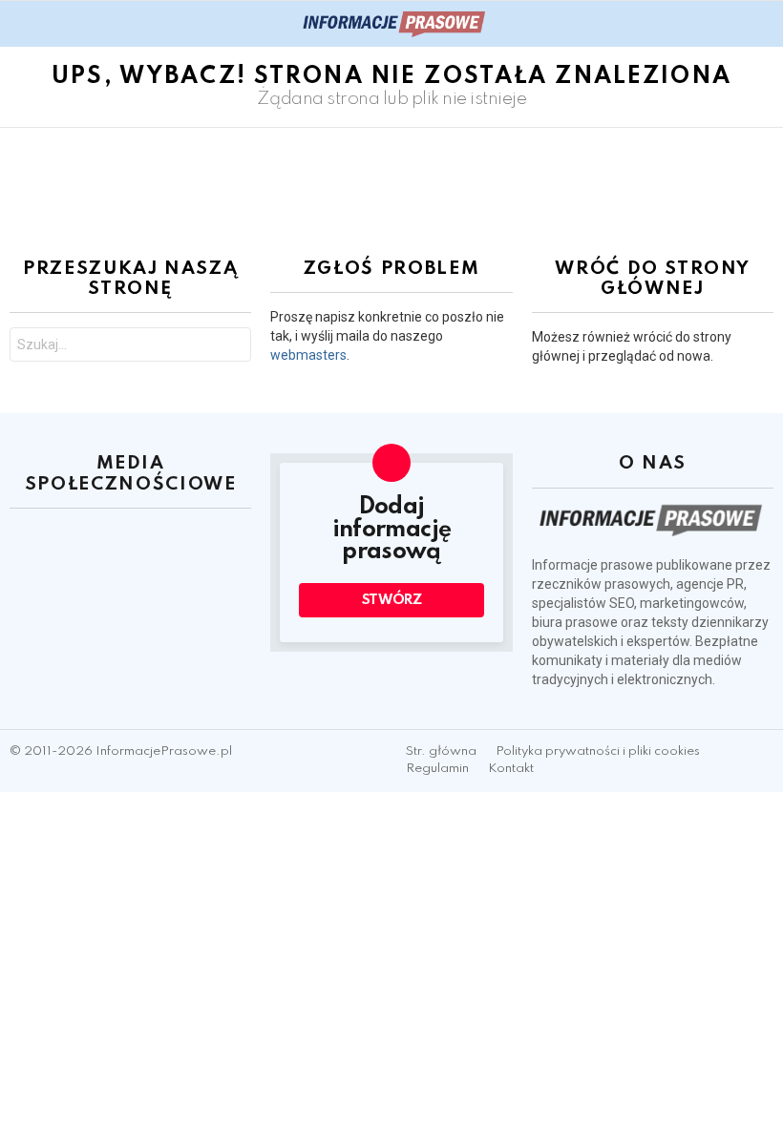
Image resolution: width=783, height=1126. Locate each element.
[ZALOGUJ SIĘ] (762, 24)
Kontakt (511, 768)
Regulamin (437, 768)
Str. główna (441, 751)
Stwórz (392, 600)
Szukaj (232, 346)
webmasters (308, 355)
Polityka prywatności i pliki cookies (598, 751)
